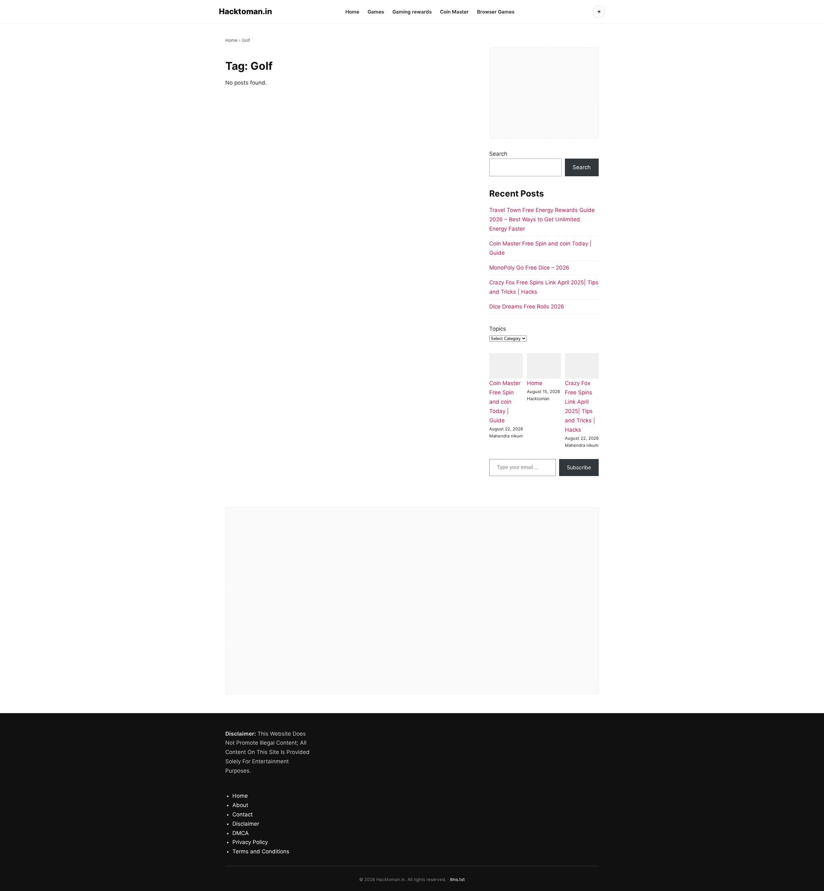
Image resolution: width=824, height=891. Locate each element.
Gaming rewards (412, 12)
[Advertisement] (544, 93)
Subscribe (579, 467)
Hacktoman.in (245, 11)
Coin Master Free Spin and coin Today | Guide (504, 402)
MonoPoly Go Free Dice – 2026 (529, 267)
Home (352, 12)
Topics (497, 329)
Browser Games (495, 12)
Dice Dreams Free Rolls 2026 (526, 306)
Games (376, 12)
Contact (242, 814)
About (240, 805)
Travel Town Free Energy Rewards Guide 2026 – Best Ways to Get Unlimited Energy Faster (542, 219)
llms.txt (457, 879)
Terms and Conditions (260, 851)
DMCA (240, 833)
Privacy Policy (250, 842)
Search (498, 154)
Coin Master (454, 12)
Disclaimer (245, 824)
